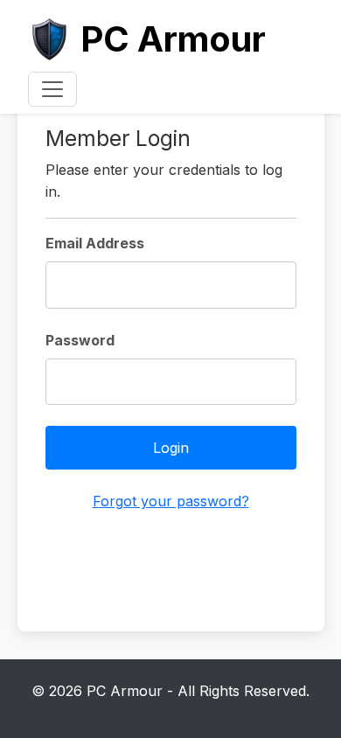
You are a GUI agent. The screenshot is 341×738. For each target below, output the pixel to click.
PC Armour (173, 38)
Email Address (94, 243)
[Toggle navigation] (52, 89)
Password (80, 340)
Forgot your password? (171, 501)
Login (171, 447)
